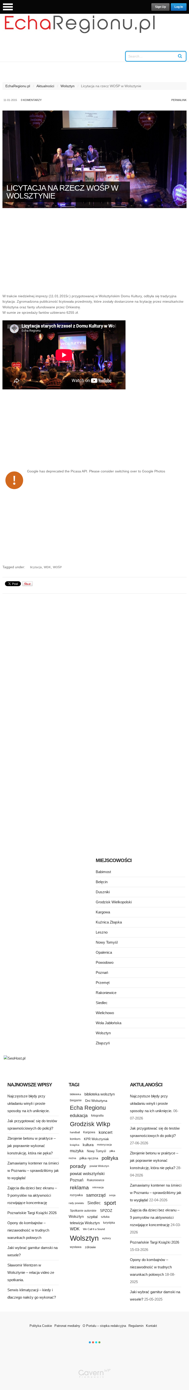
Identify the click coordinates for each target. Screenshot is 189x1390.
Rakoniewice (106, 993)
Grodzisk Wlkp (90, 1124)
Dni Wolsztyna (96, 1101)
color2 (93, 1342)
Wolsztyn (68, 86)
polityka (110, 1158)
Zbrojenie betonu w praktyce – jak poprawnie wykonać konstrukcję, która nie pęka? (31, 1145)
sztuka (105, 1216)
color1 (90, 1342)
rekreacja (98, 1187)
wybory (106, 1238)
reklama (79, 1187)
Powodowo (104, 962)
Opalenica (104, 952)
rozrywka (76, 1195)
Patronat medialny (67, 1326)
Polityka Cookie (41, 1326)
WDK (47, 567)
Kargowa (103, 912)
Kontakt (151, 1326)
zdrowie (90, 1247)
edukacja (79, 1115)
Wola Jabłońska (108, 1023)
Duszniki (103, 892)
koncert (105, 1132)
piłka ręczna (88, 1158)
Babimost (103, 872)
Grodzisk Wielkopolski (114, 902)
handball (75, 1132)
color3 (96, 1342)
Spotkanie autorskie (83, 1210)
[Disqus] (94, 658)
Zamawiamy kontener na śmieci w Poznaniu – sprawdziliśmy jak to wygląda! (33, 1170)
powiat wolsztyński (87, 1173)
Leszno (102, 932)
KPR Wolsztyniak (96, 1139)
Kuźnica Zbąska (109, 922)
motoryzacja (104, 1144)
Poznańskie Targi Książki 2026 (32, 1213)
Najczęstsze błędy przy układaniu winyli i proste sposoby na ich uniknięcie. (28, 1103)
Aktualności (45, 86)
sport (110, 1203)
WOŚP (57, 567)
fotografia (97, 1115)
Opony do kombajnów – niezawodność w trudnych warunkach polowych (28, 1230)
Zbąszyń (103, 1043)
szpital (92, 1217)
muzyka (76, 1151)
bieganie (76, 1100)
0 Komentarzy (31, 100)
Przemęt (103, 982)
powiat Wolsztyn (99, 1165)
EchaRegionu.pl (17, 86)
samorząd (96, 1195)
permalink (179, 100)
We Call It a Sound (94, 1229)
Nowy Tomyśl (107, 942)
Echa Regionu (88, 1108)
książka (74, 1144)
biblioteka (75, 1094)
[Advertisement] (94, 253)
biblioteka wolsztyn (99, 1094)
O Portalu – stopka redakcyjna (104, 1326)
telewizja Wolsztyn (85, 1223)
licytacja (36, 567)
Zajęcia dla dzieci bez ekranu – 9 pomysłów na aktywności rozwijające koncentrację (32, 1195)
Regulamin (135, 1326)
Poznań (102, 972)
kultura (88, 1145)
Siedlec (102, 1003)
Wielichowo (105, 1013)
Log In (178, 7)
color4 (99, 1342)
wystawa (75, 1247)
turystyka (109, 1222)
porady (78, 1166)
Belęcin (102, 882)
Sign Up (160, 7)
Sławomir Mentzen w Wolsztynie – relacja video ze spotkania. (30, 1272)
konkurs (75, 1138)
